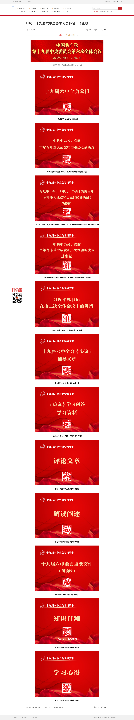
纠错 (90, 30)
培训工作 (45, 8)
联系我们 (24, 717)
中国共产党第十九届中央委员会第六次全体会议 (67, 65)
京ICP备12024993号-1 (111, 717)
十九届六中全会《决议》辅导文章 (67, 383)
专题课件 (57, 11)
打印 (97, 30)
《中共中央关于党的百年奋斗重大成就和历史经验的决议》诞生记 (67, 277)
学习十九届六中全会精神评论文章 (67, 489)
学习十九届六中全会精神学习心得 (67, 700)
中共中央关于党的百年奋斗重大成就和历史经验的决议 (67, 172)
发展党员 (109, 11)
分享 (105, 30)
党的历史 (34, 8)
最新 (94, 11)
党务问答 (68, 8)
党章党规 (22, 11)
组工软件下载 (118, 1)
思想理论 (22, 8)
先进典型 (34, 11)
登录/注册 (107, 1)
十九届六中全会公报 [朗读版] (67, 119)
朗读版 (95, 225)
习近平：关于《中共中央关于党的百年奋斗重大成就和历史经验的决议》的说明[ (64, 225)
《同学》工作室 (30, 30)
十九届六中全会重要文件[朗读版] (67, 595)
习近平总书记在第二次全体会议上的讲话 (67, 330)
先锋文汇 (68, 11)
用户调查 (34, 717)
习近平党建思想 (102, 11)
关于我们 (14, 717)
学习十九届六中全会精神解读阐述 (67, 542)
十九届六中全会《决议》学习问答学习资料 (67, 436)
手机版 (29, 1)
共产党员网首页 (18, 1)
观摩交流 (45, 11)
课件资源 (57, 8)
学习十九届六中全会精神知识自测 (67, 647)
